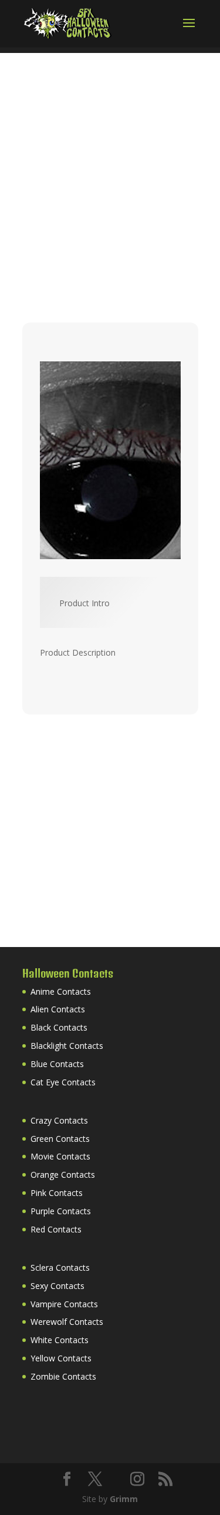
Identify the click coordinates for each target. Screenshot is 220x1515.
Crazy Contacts (59, 1120)
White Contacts (60, 1339)
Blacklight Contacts (67, 1045)
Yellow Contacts (61, 1358)
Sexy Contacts (57, 1285)
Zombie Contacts (63, 1376)
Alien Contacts (58, 1009)
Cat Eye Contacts (63, 1082)
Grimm (124, 1498)
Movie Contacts (60, 1156)
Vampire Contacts (64, 1304)
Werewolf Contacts (67, 1321)
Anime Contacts (61, 991)
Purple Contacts (61, 1211)
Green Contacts (60, 1138)
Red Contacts (56, 1229)
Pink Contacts (57, 1192)
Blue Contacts (57, 1063)
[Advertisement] (110, 163)
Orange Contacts (63, 1174)
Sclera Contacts (60, 1267)
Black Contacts (59, 1027)
